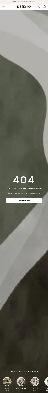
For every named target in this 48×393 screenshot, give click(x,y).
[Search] (8, 6)
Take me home (24, 200)
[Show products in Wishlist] (39, 6)
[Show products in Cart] (44, 6)
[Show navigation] (3, 6)
